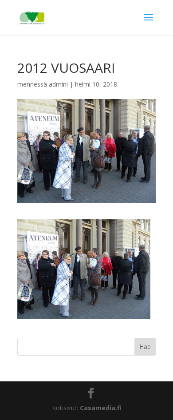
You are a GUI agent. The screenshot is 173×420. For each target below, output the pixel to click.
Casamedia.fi (101, 408)
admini (58, 84)
